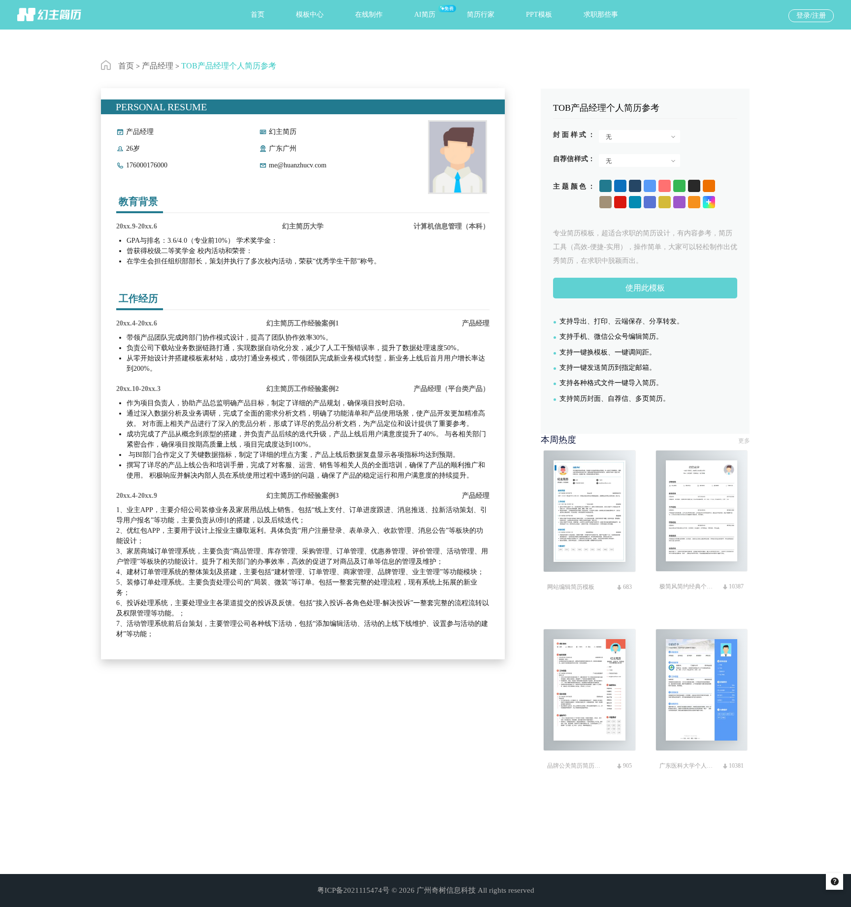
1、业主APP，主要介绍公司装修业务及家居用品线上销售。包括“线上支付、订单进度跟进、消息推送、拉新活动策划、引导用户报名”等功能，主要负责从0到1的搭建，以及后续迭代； (302, 603)
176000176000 (146, 165)
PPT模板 (539, 14)
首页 (257, 14)
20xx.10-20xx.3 (138, 388)
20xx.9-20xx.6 (136, 226)
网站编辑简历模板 (570, 586)
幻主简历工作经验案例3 (302, 495)
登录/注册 (811, 15)
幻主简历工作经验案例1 (302, 323)
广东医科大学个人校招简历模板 (687, 765)
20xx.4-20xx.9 (136, 495)
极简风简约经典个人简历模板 (687, 586)
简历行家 (480, 14)
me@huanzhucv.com (298, 165)
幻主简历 (282, 131)
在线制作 (369, 14)
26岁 (133, 148)
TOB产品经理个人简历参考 (228, 66)
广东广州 (282, 148)
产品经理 (157, 66)
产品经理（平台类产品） (452, 388)
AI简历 (424, 14)
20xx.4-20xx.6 (136, 323)
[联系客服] (834, 881)
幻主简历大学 (303, 226)
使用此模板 (645, 288)
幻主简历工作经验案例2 (302, 388)
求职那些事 (601, 14)
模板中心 (310, 14)
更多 (744, 440)
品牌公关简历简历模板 (574, 765)
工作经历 (138, 298)
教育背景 (138, 201)
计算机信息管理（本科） (452, 226)
